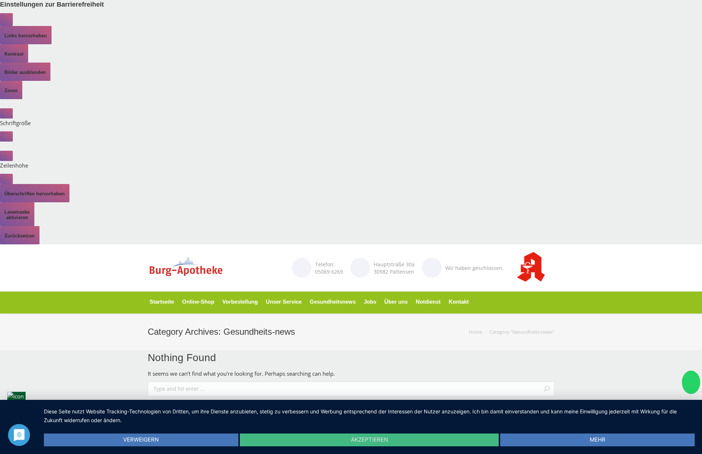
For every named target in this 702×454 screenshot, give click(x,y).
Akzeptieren (369, 439)
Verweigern (141, 439)
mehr (597, 439)
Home (475, 332)
